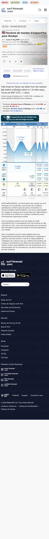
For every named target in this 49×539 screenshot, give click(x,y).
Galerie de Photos (8, 311)
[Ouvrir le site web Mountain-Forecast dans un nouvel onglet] (15, 2)
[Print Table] (21, 61)
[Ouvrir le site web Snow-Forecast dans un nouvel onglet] (5, 2)
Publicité (15, 395)
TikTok (3, 353)
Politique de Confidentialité (28, 406)
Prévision (7, 71)
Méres (7, 76)
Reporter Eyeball (7, 330)
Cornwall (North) (18, 26)
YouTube (4, 357)
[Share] (15, 61)
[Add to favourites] (4, 61)
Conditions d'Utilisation (9, 406)
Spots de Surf (6, 299)
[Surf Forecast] (12, 9)
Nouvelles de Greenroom (10, 307)
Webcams (16, 71)
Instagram (5, 350)
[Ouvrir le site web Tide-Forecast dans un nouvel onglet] (25, 2)
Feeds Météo (6, 334)
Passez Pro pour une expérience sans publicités (24, 83)
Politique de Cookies (8, 409)
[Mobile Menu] (45, 10)
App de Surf (5, 326)
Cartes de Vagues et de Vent (12, 303)
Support (25, 395)
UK (5, 26)
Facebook (5, 346)
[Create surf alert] (10, 61)
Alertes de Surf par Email (10, 323)
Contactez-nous (37, 395)
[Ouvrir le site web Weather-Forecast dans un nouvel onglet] (34, 2)
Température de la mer (20, 76)
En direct (27, 71)
